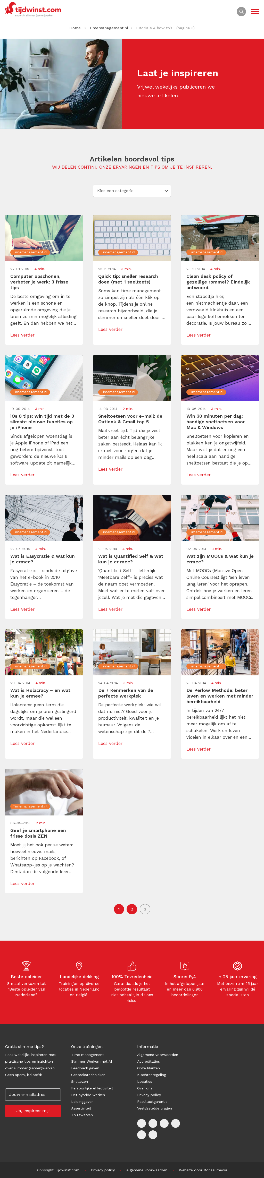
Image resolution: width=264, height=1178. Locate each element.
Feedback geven (85, 1068)
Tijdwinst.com (67, 1170)
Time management (87, 1055)
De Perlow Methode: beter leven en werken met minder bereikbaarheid (219, 695)
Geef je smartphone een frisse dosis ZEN (38, 833)
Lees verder (22, 335)
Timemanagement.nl (108, 28)
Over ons (144, 1088)
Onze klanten (148, 1068)
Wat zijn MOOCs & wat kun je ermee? (220, 558)
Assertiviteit (81, 1108)
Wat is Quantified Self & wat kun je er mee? (130, 558)
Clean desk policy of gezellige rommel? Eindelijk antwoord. (218, 281)
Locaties (144, 1081)
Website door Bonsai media (203, 1170)
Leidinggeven (82, 1101)
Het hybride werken (88, 1095)
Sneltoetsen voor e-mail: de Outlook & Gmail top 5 (130, 418)
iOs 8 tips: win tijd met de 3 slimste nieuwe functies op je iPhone (42, 421)
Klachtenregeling (151, 1075)
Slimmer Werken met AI (91, 1061)
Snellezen (79, 1081)
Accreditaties (148, 1061)
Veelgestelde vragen (154, 1108)
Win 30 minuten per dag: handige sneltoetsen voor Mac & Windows (215, 421)
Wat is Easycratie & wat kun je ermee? (42, 558)
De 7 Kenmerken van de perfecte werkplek (125, 693)
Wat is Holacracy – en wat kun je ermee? (40, 693)
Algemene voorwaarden (157, 1055)
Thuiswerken (82, 1115)
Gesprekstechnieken (88, 1075)
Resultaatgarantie (152, 1101)
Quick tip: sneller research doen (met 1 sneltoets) (128, 279)
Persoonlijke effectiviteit (92, 1088)
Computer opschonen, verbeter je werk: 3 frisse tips (39, 281)
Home (75, 28)
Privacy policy (149, 1095)
